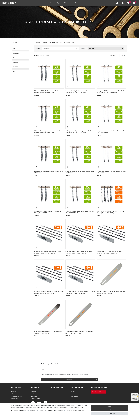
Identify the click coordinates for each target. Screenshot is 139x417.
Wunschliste (36, 86)
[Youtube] (39, 403)
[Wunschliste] (128, 3)
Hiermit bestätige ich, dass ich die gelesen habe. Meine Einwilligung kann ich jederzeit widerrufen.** (65, 374)
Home (52, 3)
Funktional (69, 411)
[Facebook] (45, 403)
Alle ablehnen (109, 410)
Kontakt (77, 3)
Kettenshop (9, 3)
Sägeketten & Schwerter (64, 3)
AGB (12, 394)
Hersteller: (38, 48)
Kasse (38, 398)
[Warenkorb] (134, 3)
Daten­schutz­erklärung (16, 396)
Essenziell (16, 411)
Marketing (32, 411)
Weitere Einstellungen (78, 411)
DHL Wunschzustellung (57, 411)
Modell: (83, 48)
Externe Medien (43, 411)
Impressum (13, 391)
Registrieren (34, 394)
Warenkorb (33, 398)
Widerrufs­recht (14, 398)
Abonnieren (69, 379)
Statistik (24, 411)
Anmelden (33, 391)
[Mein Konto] (122, 3)
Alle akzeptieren (109, 406)
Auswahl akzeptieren (109, 414)
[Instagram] (33, 403)
